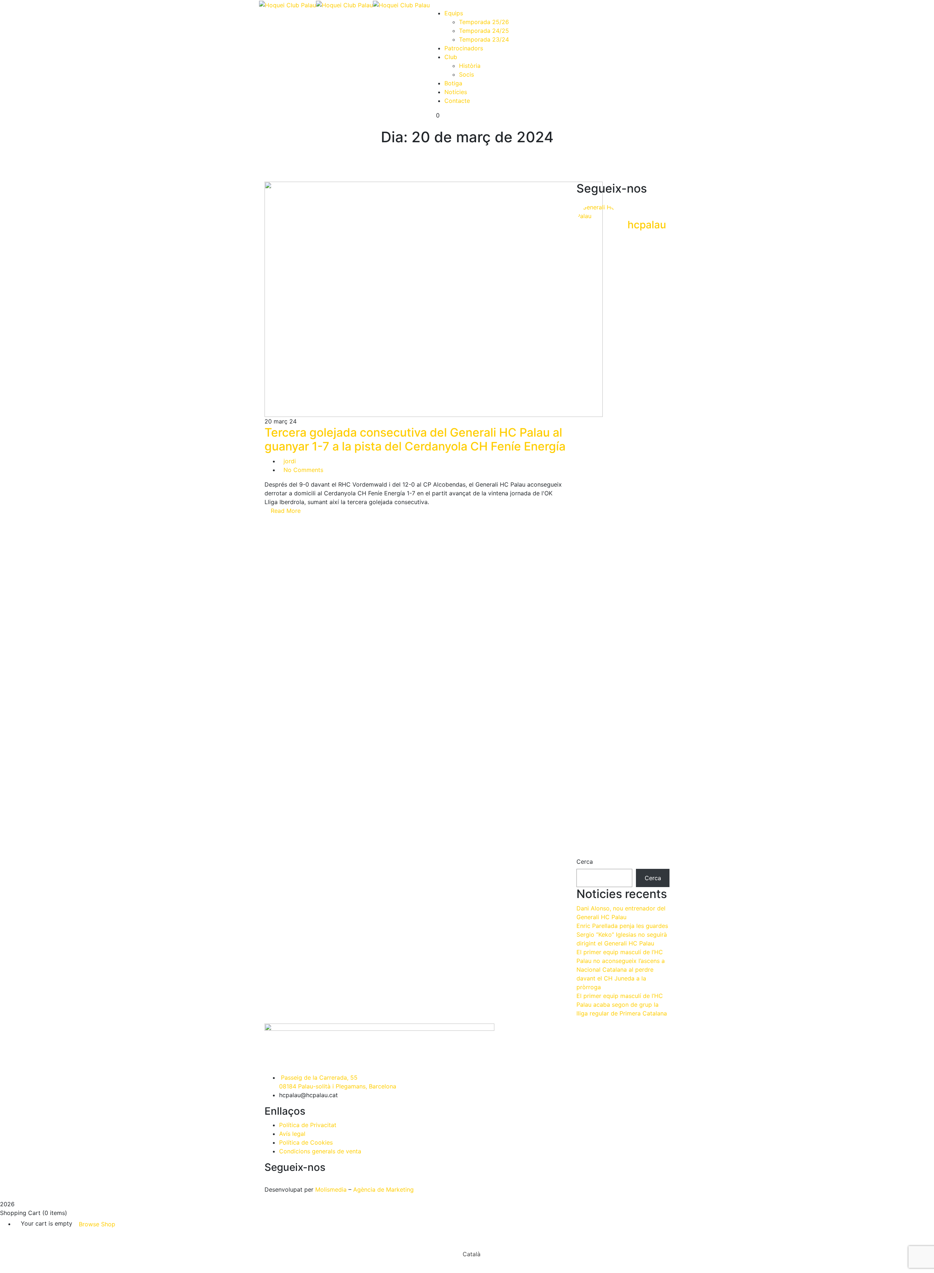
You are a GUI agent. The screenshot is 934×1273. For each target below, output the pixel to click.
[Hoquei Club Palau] (287, 4)
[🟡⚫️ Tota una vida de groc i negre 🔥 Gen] (590, 596)
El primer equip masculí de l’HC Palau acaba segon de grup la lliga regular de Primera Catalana (621, 1004)
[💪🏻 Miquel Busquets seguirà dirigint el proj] (590, 364)
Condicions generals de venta (320, 1151)
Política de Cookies (306, 1142)
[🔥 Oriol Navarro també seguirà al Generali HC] (623, 570)
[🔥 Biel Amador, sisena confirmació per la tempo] (655, 583)
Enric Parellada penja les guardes (622, 925)
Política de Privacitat (307, 1125)
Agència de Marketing (383, 1189)
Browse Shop (97, 1224)
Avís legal (292, 1133)
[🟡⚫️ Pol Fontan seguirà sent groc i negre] (590, 739)
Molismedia (331, 1189)
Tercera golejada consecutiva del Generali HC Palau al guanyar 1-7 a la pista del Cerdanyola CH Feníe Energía (415, 439)
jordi (289, 461)
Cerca (584, 861)
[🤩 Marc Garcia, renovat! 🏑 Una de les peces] (623, 761)
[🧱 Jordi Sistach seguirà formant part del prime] (655, 360)
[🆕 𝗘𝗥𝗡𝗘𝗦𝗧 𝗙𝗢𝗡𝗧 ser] (623, 386)
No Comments (303, 469)
